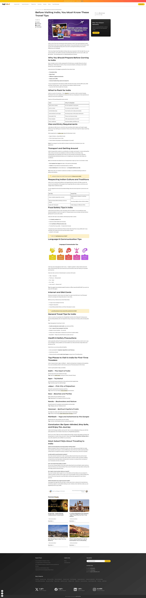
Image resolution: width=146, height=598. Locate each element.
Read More (50, 521)
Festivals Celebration (58, 579)
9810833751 (93, 570)
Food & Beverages (55, 4)
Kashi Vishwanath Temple (66, 413)
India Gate (57, 375)
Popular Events (57, 581)
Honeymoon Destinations (90, 579)
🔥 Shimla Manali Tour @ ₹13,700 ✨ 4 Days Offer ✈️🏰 (73, 1)
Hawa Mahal (64, 390)
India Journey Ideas (40, 9)
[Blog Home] (35, 9)
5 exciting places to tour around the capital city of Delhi (64, 310)
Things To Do (33, 4)
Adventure (37, 579)
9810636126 (92, 568)
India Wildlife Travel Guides (40, 581)
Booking (44, 4)
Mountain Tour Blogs (49, 581)
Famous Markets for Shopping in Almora (42, 560)
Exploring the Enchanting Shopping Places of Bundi (44, 569)
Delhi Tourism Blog (50, 579)
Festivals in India (66, 579)
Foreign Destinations (81, 579)
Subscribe (108, 561)
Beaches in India (43, 579)
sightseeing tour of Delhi (61, 236)
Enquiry (141, 4)
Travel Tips (39, 4)
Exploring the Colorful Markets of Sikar (42, 567)
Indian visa (60, 133)
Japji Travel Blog (78, 596)
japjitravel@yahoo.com (95, 571)
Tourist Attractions (25, 4)
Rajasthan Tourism (64, 581)
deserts (67, 93)
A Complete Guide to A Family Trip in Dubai (42, 562)
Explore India (16, 4)
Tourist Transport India (92, 581)
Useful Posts (104, 581)
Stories (49, 4)
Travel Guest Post (67, 562)
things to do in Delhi (76, 176)
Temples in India (71, 581)
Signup (65, 560)
